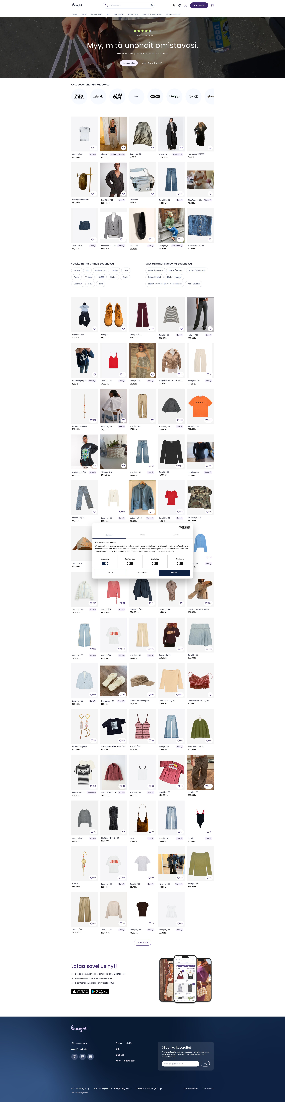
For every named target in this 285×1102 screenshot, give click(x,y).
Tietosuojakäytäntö (79, 1093)
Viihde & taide (132, 14)
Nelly (207, 335)
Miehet (84, 14)
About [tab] (175, 535)
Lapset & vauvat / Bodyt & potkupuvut (165, 284)
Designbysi (176, 246)
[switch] (130, 563)
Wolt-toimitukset (125, 1060)
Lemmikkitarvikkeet (173, 14)
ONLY (90, 284)
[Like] (123, 147)
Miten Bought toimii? (152, 63)
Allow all (174, 573)
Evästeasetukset (191, 1088)
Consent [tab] (109, 535)
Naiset (75, 14)
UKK (118, 1049)
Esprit (125, 277)
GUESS (101, 277)
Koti (108, 14)
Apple (76, 277)
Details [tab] (142, 535)
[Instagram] (74, 1057)
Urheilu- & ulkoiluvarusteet (152, 14)
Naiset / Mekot (154, 277)
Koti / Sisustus (194, 284)
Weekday (176, 154)
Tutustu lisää (142, 942)
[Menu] (179, 5)
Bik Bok (113, 277)
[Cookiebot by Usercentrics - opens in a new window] (180, 527)
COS (126, 270)
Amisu (115, 270)
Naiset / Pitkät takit (197, 270)
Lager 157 (78, 284)
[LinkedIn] (82, 1057)
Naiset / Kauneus (155, 270)
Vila (87, 270)
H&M (149, 246)
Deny (110, 573)
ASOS (121, 200)
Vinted (206, 200)
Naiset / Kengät (176, 270)
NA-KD (77, 270)
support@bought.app (151, 1088)
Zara (92, 154)
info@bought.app (122, 1088)
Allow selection (142, 573)
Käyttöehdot (208, 1088)
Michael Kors (100, 270)
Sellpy (120, 246)
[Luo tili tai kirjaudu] (185, 5)
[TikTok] (90, 1057)
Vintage (88, 277)
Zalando (91, 792)
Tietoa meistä (124, 1043)
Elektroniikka (118, 14)
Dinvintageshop (117, 154)
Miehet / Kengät (174, 277)
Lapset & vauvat (97, 14)
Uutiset (120, 1054)
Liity (205, 1063)
